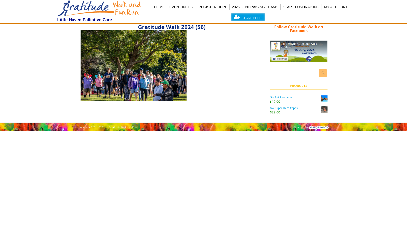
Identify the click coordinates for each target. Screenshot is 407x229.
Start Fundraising (301, 7)
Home (159, 7)
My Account (336, 7)
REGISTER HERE (212, 7)
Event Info (180, 7)
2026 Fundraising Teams (255, 7)
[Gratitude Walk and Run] (99, 15)
